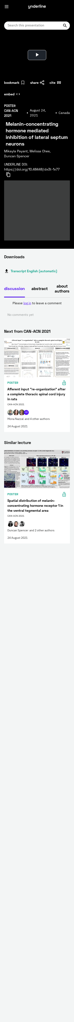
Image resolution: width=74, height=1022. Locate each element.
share (34, 82)
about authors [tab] (62, 288)
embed (9, 94)
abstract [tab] (39, 288)
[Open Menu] (6, 6)
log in (27, 303)
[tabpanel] (37, 309)
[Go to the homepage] (37, 7)
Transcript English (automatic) (34, 271)
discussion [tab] (14, 288)
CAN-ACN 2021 (37, 331)
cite (53, 82)
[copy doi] (11, 174)
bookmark (11, 82)
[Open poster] (11, 43)
